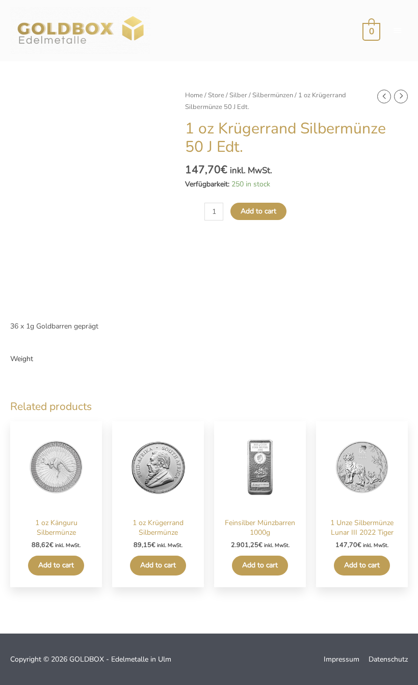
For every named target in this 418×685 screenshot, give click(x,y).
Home (194, 95)
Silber (238, 95)
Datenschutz (388, 659)
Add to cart (258, 211)
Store (216, 95)
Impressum (341, 659)
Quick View (56, 504)
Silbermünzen (272, 95)
